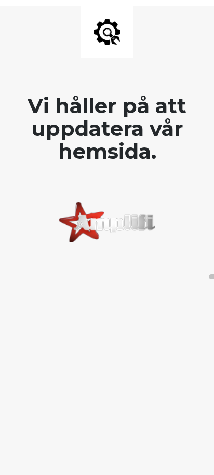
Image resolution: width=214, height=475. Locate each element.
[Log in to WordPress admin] (211, 276)
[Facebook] (102, 268)
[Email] (112, 268)
